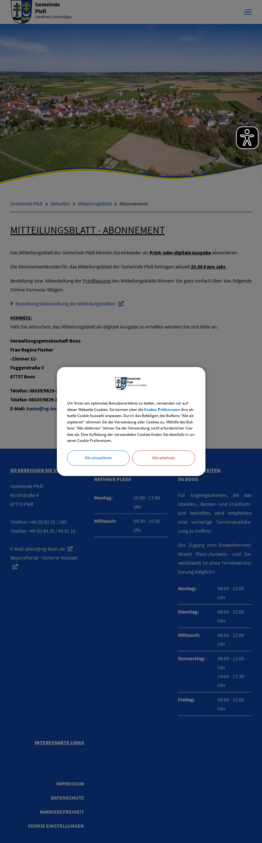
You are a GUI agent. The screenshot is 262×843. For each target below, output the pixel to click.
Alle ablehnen (163, 457)
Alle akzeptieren (98, 457)
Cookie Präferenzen (162, 409)
